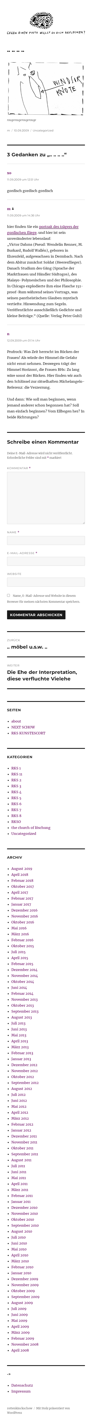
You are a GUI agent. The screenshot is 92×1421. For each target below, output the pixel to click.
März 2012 (20, 1118)
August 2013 (21, 1017)
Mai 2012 (19, 1106)
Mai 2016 (19, 928)
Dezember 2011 (24, 1136)
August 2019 (21, 868)
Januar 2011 (21, 1201)
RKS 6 (16, 804)
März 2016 (20, 934)
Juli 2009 (19, 1309)
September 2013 (25, 1011)
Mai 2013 (18, 1035)
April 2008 (20, 1350)
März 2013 (20, 1047)
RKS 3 (16, 786)
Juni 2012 (19, 1100)
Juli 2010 (18, 1237)
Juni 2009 (19, 1314)
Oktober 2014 (22, 981)
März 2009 (20, 1332)
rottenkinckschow (19, 1408)
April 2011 (19, 1184)
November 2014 (24, 976)
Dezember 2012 (24, 1065)
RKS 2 (16, 780)
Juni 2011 (18, 1172)
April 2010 (19, 1255)
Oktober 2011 (22, 1148)
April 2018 (19, 874)
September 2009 (25, 1297)
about (16, 721)
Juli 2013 (18, 1023)
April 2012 (19, 1112)
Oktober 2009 (23, 1291)
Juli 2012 (18, 1094)
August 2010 (21, 1231)
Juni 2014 (19, 987)
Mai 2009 (19, 1320)
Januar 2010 (21, 1273)
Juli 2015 (18, 952)
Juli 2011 (18, 1166)
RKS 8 (16, 816)
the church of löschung (30, 828)
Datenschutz (22, 1385)
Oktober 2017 (22, 886)
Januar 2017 (21, 904)
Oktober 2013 (22, 1005)
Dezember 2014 (24, 970)
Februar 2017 (22, 898)
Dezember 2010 (24, 1207)
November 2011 (24, 1142)
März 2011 (19, 1190)
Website (14, 574)
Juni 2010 (19, 1243)
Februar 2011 (22, 1196)
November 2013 (24, 999)
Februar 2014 (22, 993)
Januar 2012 (21, 1130)
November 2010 (24, 1213)
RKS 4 (16, 792)
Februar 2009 (22, 1338)
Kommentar (19, 468)
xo (9, 173)
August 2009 (22, 1303)
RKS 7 (16, 810)
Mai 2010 (19, 1249)
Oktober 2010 (22, 1219)
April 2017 (19, 892)
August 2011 (21, 1160)
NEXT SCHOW (23, 727)
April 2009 (20, 1326)
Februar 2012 (22, 1124)
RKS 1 (16, 768)
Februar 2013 (22, 1053)
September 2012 (25, 1083)
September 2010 (25, 1225)
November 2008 (25, 1344)
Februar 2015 (22, 964)
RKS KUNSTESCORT (28, 733)
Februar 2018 (22, 880)
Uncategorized (43, 130)
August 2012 (21, 1089)
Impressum (21, 1391)
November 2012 (24, 1071)
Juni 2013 (19, 1029)
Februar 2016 (22, 940)
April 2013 (19, 1041)
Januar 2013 (21, 1059)
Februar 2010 (22, 1267)
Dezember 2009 (24, 1279)
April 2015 (19, 958)
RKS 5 (16, 798)
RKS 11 (16, 774)
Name (13, 532)
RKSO (16, 822)
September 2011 (24, 1154)
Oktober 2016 (22, 922)
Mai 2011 (18, 1178)
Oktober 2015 (22, 946)
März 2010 (20, 1261)
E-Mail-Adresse (22, 553)
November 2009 (25, 1285)
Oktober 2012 (22, 1077)
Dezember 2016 (24, 910)
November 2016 (24, 916)
